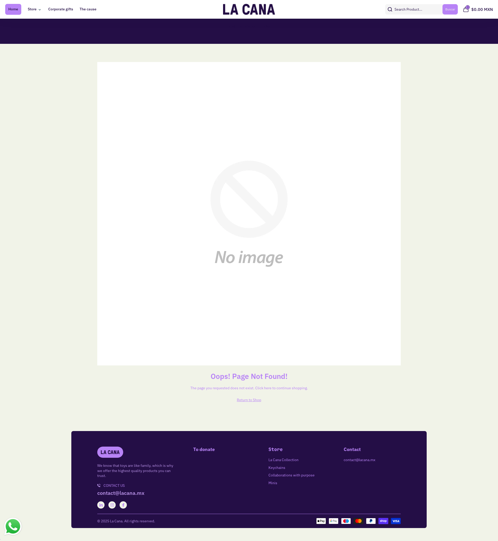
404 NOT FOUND (258, 26)
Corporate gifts (60, 9)
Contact (352, 449)
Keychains (276, 467)
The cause (88, 9)
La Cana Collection (283, 459)
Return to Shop (249, 400)
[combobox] (421, 9)
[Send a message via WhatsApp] (13, 526)
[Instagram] (112, 505)
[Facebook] (123, 505)
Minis (272, 483)
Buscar (450, 9)
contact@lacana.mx (120, 493)
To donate (204, 449)
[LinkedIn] (101, 505)
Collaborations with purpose (291, 475)
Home (13, 9)
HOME (232, 26)
